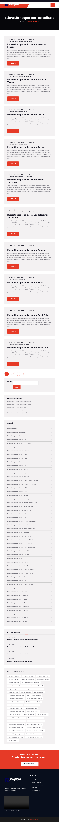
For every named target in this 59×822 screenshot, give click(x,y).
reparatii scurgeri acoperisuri (16, 734)
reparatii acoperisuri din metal (33, 727)
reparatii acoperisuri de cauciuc (16, 724)
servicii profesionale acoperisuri (34, 737)
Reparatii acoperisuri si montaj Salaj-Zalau (19, 312)
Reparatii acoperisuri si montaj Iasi (16, 514)
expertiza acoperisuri (26, 692)
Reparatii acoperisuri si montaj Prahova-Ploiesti (20, 540)
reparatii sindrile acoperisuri (33, 734)
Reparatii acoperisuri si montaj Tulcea (18, 144)
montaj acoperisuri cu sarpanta (34, 698)
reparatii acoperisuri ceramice (35, 717)
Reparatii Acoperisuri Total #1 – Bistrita (17, 603)
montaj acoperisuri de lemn (15, 705)
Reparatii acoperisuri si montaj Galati (17, 491)
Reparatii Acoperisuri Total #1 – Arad (17, 591)
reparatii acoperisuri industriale (16, 730)
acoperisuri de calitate (28, 676)
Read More (13, 63)
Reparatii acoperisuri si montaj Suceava (18, 247)
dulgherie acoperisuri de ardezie (16, 685)
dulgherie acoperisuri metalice (16, 689)
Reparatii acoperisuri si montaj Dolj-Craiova (18, 488)
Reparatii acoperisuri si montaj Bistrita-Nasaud (19, 447)
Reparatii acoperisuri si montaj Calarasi (17, 469)
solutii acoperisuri (13, 740)
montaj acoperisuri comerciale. (16, 698)
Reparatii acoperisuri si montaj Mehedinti (18, 525)
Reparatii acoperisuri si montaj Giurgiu (17, 495)
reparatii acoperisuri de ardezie (35, 721)
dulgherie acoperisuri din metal (35, 685)
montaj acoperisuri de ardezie (16, 701)
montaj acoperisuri (38, 692)
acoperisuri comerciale (14, 676)
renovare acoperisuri (29, 714)
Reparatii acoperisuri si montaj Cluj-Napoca (18, 473)
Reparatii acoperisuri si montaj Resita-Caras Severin (21, 547)
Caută (10, 382)
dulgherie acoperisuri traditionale (35, 689)
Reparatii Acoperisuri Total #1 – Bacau (17, 595)
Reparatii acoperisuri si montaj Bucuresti (18, 462)
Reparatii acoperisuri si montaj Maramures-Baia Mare (21, 521)
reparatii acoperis (12, 428)
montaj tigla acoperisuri (14, 714)
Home (22, 21)
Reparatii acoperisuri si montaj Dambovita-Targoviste (21, 484)
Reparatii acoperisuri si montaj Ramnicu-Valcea (20, 76)
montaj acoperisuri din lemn (32, 705)
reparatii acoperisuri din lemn (16, 727)
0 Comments (32, 39)
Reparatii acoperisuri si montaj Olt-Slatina (18, 532)
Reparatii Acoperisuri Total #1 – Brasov (17, 610)
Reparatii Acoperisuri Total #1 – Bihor (17, 599)
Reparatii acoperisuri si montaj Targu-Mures (19, 565)
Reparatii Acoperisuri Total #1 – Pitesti (17, 617)
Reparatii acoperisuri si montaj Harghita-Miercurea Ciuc (22, 502)
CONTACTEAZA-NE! (28, 763)
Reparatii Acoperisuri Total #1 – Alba (17, 588)
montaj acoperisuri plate (31, 708)
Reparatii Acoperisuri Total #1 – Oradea (17, 614)
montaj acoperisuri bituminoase (16, 695)
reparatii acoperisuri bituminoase (17, 717)
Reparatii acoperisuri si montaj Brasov (17, 458)
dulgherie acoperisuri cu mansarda (30, 682)
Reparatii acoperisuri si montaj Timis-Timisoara (20, 176)
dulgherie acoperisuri (14, 682)
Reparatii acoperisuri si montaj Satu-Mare (19, 344)
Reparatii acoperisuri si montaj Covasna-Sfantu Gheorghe (22, 480)
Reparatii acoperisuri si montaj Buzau (17, 465)
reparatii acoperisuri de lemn (34, 724)
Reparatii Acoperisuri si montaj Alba (16, 432)
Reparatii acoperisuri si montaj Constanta (18, 476)
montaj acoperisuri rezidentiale (16, 711)
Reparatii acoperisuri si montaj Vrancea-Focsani (20, 41)
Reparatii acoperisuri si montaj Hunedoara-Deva (20, 506)
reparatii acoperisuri (42, 714)
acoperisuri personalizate (28, 679)
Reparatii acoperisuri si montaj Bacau (17, 439)
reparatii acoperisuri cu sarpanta (17, 721)
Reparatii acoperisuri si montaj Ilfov (16, 517)
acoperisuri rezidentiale (43, 679)
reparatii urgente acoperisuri (16, 737)
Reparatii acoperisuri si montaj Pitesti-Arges (19, 536)
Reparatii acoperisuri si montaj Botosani (18, 450)
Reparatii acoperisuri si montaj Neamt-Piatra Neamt (21, 528)
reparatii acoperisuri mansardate (35, 730)
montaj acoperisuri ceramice (34, 695)
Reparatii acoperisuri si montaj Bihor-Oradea (19, 443)
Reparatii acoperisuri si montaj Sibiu (17, 279)
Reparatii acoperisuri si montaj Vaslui (18, 111)
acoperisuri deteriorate (42, 676)
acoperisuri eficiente (13, 679)
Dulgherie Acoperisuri (37, 785)
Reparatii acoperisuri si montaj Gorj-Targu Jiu (19, 499)
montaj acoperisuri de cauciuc (33, 701)
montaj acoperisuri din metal (15, 708)
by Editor (11, 39)
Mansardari (34, 787)
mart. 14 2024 (12, 637)
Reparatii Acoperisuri (37, 779)
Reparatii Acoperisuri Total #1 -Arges (17, 621)
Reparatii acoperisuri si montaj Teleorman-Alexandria (21, 211)
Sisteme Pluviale (36, 790)
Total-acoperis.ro (34, 819)
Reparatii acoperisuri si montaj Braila (17, 454)
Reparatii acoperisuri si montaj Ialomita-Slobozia (20, 510)
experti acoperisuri (13, 692)
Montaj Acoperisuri (36, 782)
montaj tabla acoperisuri (33, 711)
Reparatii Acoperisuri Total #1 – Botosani (18, 606)
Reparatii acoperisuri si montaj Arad (16, 436)
